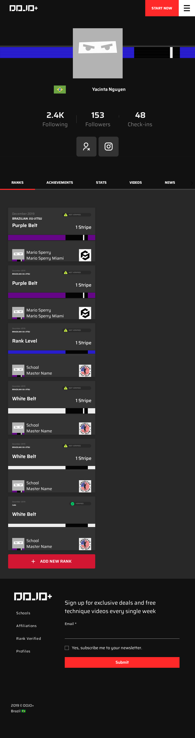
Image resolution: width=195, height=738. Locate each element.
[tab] (17, 183)
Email (70, 624)
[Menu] (187, 8)
